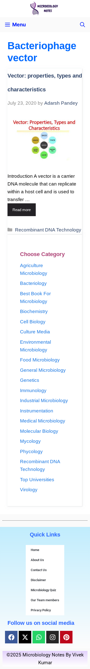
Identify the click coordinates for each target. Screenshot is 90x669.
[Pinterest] (66, 637)
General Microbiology (43, 370)
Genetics (29, 380)
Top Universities (37, 479)
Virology (29, 489)
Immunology (33, 390)
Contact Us (39, 570)
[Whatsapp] (38, 637)
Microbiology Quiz (43, 590)
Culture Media (35, 331)
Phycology (31, 451)
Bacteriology (33, 283)
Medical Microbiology (42, 420)
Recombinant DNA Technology (48, 229)
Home (35, 550)
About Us (37, 560)
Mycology (30, 441)
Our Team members (45, 600)
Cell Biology (33, 321)
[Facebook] (11, 637)
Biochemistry (34, 311)
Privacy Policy (41, 610)
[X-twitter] (25, 637)
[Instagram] (52, 637)
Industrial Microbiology (44, 400)
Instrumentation (36, 410)
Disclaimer (38, 580)
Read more (21, 210)
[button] (82, 24)
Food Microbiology (40, 359)
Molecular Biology (39, 431)
